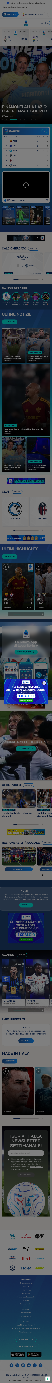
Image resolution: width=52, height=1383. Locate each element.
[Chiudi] (44, 683)
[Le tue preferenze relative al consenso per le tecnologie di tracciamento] (47, 1379)
